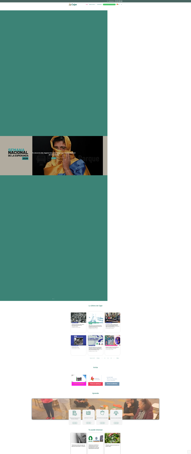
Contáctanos (99, 4)
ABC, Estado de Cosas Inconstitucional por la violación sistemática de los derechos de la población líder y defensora (95, 326)
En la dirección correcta (75, 347)
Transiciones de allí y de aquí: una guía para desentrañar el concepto (78, 446)
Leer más (54, 158)
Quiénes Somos (92, 4)
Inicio (87, 4)
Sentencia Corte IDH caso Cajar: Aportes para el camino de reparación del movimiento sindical (78, 325)
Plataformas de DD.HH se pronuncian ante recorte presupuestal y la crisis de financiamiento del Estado (94, 447)
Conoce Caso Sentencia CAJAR (109, 4)
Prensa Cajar (74, 348)
